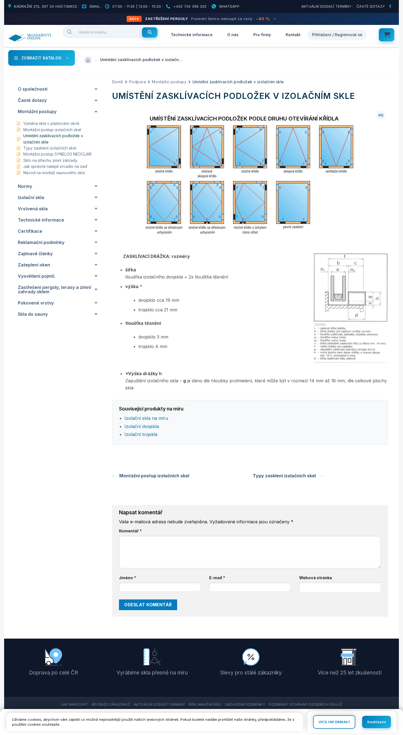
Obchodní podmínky (245, 704)
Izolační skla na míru (146, 418)
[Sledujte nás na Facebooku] (391, 6)
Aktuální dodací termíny (326, 6)
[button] (386, 34)
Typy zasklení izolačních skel (284, 475)
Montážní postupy (169, 81)
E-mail (217, 577)
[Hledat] (149, 32)
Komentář (130, 531)
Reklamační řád (205, 704)
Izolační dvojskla (141, 426)
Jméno (127, 577)
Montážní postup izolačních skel (154, 475)
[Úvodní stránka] (88, 60)
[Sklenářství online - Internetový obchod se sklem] (31, 36)
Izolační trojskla (140, 434)
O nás (233, 34)
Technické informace (191, 34)
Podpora (137, 81)
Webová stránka (315, 577)
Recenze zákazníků (111, 704)
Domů (117, 81)
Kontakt (293, 34)
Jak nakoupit (74, 704)
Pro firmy (262, 34)
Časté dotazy (370, 6)
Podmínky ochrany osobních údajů (305, 704)
